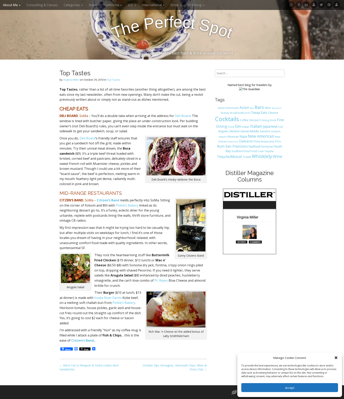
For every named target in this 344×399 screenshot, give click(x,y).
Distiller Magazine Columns (249, 176)
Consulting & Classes (42, 5)
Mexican (233, 136)
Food (231, 126)
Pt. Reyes (161, 280)
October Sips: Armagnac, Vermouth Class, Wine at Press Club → (175, 367)
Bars (259, 107)
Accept (289, 388)
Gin (238, 126)
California (112, 5)
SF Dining (195, 5)
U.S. (131, 5)
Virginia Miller (71, 79)
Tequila (269, 151)
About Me (11, 5)
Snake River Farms (108, 298)
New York (233, 141)
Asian (244, 107)
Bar (252, 107)
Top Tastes (113, 79)
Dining (265, 120)
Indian (245, 126)
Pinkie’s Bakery (127, 205)
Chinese (273, 113)
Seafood (254, 146)
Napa (243, 136)
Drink (273, 120)
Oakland (246, 141)
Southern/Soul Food (244, 151)
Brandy (225, 113)
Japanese (270, 126)
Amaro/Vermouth (228, 108)
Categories (72, 5)
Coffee (244, 120)
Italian (256, 126)
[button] (336, 358)
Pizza (256, 141)
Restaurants (267, 141)
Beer (268, 108)
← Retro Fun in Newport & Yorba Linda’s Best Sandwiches (89, 367)
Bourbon (276, 108)
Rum (221, 146)
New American (261, 136)
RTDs (278, 141)
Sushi (261, 151)
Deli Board (183, 116)
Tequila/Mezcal (229, 156)
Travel (247, 157)
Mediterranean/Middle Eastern (249, 131)
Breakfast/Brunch (240, 112)
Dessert (255, 120)
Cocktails (227, 119)
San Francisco (237, 146)
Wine (277, 156)
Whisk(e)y (262, 156)
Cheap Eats (258, 112)
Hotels (94, 5)
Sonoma (267, 146)
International (152, 5)
